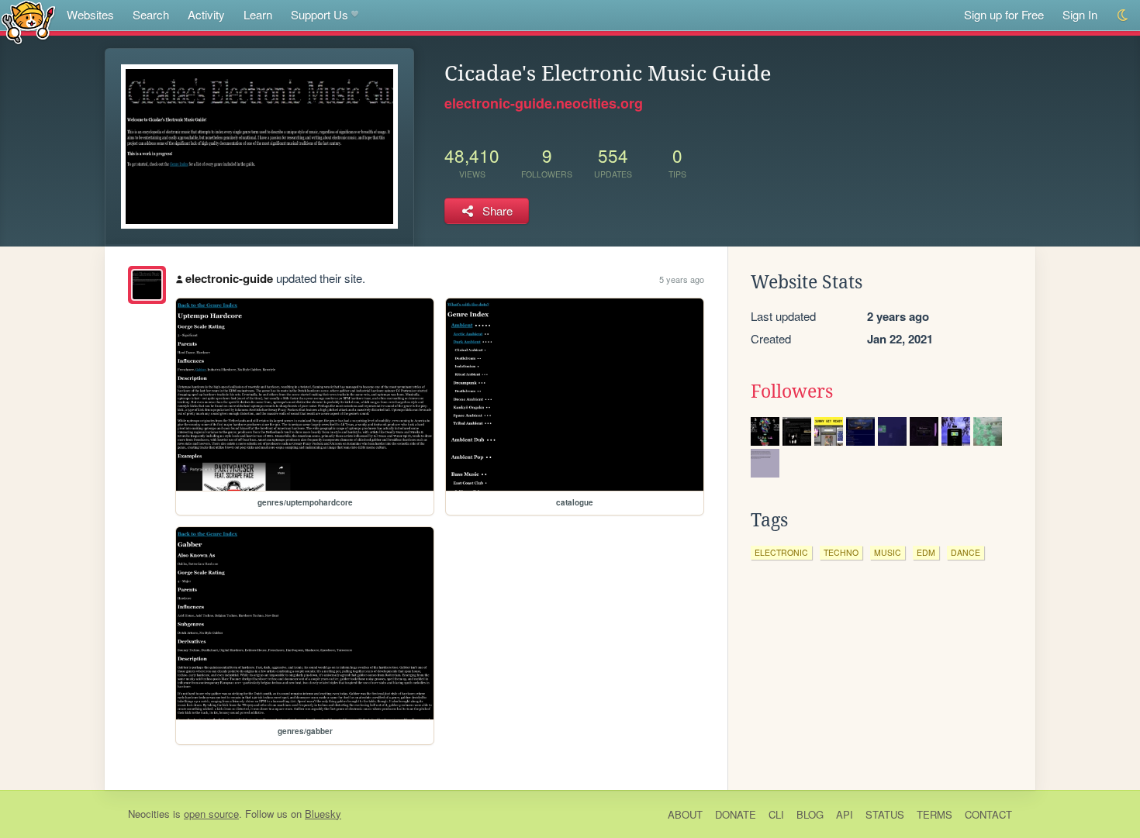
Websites (90, 14)
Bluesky (323, 813)
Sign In (1079, 14)
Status (884, 814)
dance (965, 552)
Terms (934, 814)
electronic (781, 552)
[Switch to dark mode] (1123, 15)
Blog (810, 814)
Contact (988, 814)
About (685, 814)
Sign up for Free (1004, 14)
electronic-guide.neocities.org (543, 103)
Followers (792, 391)
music (887, 552)
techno (841, 552)
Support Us (319, 14)
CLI (776, 814)
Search (151, 14)
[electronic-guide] (147, 285)
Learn (258, 14)
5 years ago (681, 279)
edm (926, 552)
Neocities (149, 813)
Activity (206, 14)
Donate (735, 814)
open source (211, 813)
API (844, 814)
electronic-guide (229, 278)
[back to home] (28, 21)
